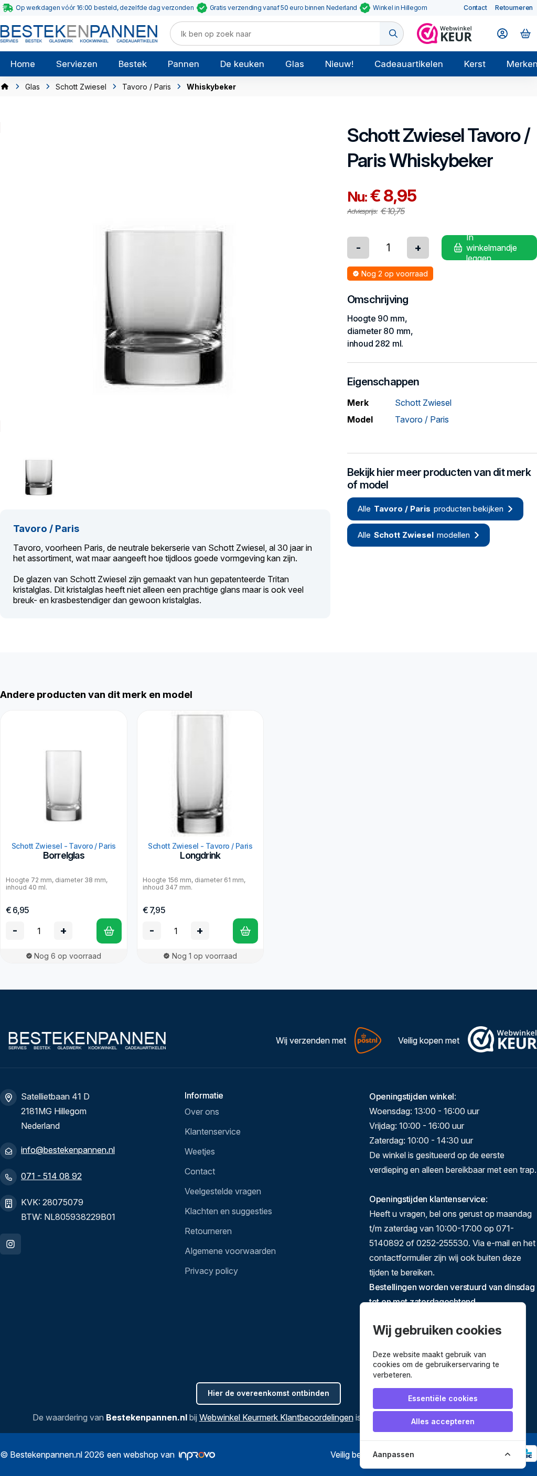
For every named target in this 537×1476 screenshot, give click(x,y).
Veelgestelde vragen (223, 1191)
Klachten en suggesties (228, 1211)
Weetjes (200, 1151)
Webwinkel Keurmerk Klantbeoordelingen (276, 1417)
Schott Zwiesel (81, 86)
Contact (475, 8)
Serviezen (77, 64)
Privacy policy (211, 1271)
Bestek (133, 64)
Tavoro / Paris (146, 86)
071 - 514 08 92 (51, 1176)
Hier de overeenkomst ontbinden (268, 1393)
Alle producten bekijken (430, 509)
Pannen (183, 64)
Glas (294, 64)
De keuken (242, 64)
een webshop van (141, 1454)
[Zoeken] (392, 33)
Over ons (202, 1111)
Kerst (475, 64)
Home (22, 64)
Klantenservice (213, 1131)
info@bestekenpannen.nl (68, 1150)
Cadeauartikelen (408, 64)
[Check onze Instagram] (10, 1244)
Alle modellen (414, 535)
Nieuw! (339, 64)
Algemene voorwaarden (230, 1251)
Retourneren (514, 8)
